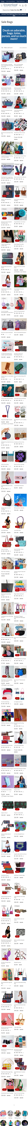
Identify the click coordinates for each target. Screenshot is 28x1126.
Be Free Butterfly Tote (5, 854)
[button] (20, 5)
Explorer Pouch (4, 812)
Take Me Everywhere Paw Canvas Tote (6, 289)
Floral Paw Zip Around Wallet (20, 398)
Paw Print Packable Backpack (20, 332)
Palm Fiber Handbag (5, 571)
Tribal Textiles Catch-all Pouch (19, 919)
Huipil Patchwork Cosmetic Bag (19, 1072)
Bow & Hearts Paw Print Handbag (19, 200)
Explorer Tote (17, 789)
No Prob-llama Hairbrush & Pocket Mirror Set (6, 1028)
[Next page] (14, 1105)
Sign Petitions (21, 1)
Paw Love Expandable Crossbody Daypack (18, 65)
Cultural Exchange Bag (19, 745)
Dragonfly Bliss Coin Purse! (19, 221)
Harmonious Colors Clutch (19, 132)
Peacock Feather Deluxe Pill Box (20, 377)
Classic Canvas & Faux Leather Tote (5, 245)
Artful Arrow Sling (5, 464)
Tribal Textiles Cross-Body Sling (19, 897)
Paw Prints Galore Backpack (7, 332)
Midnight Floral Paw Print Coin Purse (7, 442)
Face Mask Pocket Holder (6, 789)
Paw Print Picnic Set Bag (19, 464)
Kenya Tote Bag (4, 549)
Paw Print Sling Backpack (19, 311)
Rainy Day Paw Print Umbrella (20, 177)
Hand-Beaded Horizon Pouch (20, 658)
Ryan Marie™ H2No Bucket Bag (19, 680)
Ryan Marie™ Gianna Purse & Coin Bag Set (7, 1050)
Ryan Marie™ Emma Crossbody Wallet (18, 1050)
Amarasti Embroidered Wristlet (6, 834)
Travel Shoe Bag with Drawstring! (18, 111)
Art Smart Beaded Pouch (19, 834)
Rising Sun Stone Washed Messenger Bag (6, 222)
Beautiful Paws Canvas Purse (20, 155)
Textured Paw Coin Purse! (6, 658)
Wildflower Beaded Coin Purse (7, 723)
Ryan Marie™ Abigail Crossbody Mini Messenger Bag (19, 617)
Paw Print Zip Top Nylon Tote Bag (7, 133)
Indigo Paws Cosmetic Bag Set (7, 768)
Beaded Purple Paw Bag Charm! (19, 723)
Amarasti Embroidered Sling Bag (20, 983)
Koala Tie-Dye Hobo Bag (19, 1093)
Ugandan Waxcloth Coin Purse (20, 854)
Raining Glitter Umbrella (19, 507)
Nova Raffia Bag (4, 530)
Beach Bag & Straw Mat (19, 244)
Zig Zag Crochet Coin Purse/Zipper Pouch (18, 354)
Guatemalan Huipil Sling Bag (7, 1093)
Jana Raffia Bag (17, 530)
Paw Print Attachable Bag (6, 1004)
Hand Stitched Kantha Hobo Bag (20, 1005)
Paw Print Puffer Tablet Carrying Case (18, 550)
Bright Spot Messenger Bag (7, 1071)
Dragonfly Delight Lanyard (6, 419)
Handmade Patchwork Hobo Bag (7, 486)
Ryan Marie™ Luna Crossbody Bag (20, 420)
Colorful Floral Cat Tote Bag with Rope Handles (7, 156)
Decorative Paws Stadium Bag (7, 637)
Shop (2, 1)
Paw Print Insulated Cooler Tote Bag (6, 111)
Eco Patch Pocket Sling (6, 918)
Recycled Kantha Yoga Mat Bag (6, 983)
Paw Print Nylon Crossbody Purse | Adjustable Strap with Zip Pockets (7, 65)
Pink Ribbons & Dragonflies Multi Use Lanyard (6, 680)
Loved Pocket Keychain (19, 485)
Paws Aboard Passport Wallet (20, 768)
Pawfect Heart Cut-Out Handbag (6, 508)
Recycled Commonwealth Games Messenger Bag (6, 941)
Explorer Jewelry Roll (18, 812)
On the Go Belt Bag (5, 701)
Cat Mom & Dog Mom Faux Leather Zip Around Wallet (6, 354)
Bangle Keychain (17, 962)
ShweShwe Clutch (5, 875)
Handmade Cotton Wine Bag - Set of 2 (7, 617)
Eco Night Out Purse (18, 701)
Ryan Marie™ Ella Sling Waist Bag (20, 638)
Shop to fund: (11, 10)
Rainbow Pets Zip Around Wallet (6, 267)
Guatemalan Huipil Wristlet (7, 745)
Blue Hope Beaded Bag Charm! (6, 594)
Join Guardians (10, 1)
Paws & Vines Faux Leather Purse (19, 267)
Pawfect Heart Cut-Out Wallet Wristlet (7, 377)
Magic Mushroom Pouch (19, 593)
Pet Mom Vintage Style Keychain (6, 963)
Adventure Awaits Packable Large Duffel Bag (19, 88)
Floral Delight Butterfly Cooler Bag (19, 289)
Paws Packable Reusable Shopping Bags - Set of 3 (6, 88)
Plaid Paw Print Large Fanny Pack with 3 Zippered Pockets (7, 178)
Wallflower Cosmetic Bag (19, 875)
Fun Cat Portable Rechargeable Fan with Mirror (7, 312)
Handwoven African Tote (19, 442)
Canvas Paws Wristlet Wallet (7, 398)
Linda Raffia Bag (17, 1027)
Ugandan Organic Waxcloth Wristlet (19, 572)
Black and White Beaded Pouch (19, 941)
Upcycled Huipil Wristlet (6, 896)
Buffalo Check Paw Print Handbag (6, 200)
